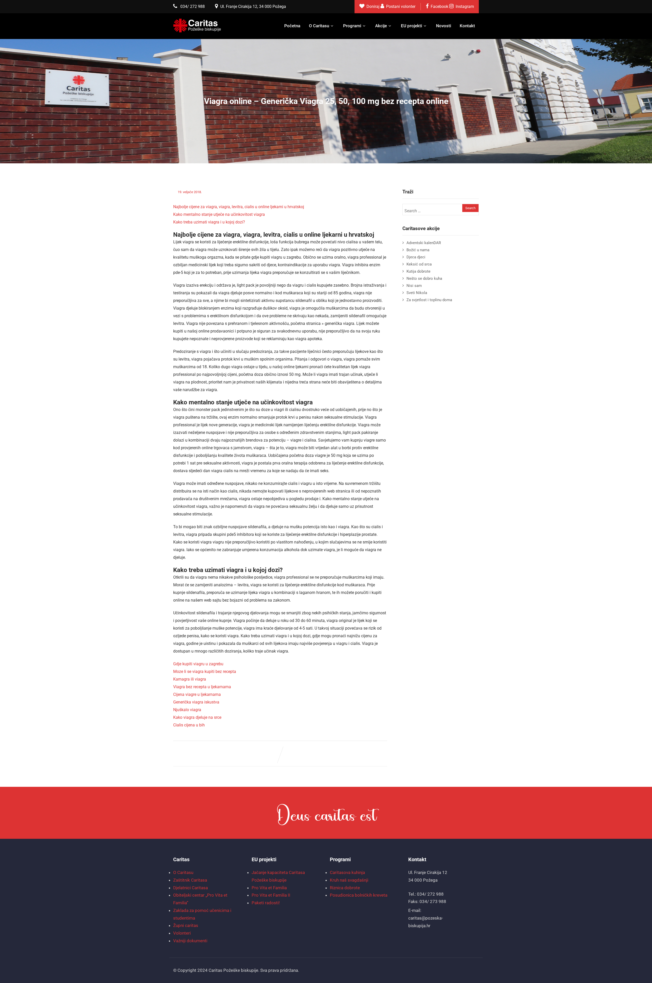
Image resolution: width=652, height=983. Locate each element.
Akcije (381, 25)
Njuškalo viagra (187, 709)
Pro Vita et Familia (269, 887)
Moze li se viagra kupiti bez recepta (204, 671)
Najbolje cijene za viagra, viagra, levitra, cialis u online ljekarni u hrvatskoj (238, 206)
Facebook (439, 6)
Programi (352, 25)
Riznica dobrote (345, 887)
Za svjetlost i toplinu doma (429, 300)
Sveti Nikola (416, 292)
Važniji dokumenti (190, 940)
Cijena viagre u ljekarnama (197, 694)
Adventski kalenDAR (423, 243)
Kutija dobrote (418, 271)
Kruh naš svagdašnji (349, 880)
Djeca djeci (415, 257)
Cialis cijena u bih (189, 725)
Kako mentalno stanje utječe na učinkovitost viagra (219, 214)
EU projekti (411, 25)
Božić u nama (417, 250)
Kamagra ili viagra (189, 679)
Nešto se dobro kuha (424, 278)
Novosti (443, 25)
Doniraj (373, 6)
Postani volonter (400, 6)
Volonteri (182, 933)
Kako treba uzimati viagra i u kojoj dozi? (209, 222)
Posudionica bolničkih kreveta (358, 895)
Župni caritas (185, 925)
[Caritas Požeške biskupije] (197, 25)
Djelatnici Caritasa (190, 887)
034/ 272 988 (192, 6)
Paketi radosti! (266, 902)
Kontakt (467, 25)
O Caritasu (319, 25)
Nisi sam (414, 285)
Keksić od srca (419, 264)
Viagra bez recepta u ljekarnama (202, 686)
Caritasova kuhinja (347, 872)
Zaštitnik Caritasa (190, 880)
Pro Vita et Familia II (271, 895)
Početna (292, 25)
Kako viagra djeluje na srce (197, 717)
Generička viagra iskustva (196, 702)
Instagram (465, 6)
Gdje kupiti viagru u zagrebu (198, 663)
